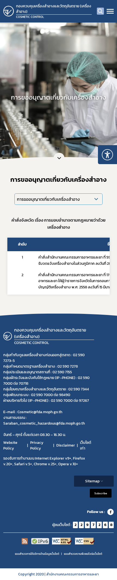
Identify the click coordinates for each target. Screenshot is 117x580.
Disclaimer (65, 445)
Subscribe (100, 493)
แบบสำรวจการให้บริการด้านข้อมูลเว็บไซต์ (37, 554)
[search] (100, 11)
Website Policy (10, 445)
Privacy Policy (36, 445)
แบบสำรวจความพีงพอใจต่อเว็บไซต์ (83, 554)
